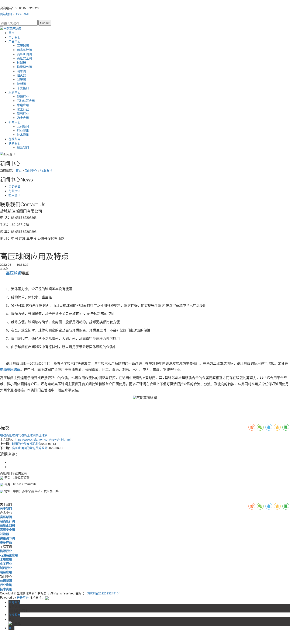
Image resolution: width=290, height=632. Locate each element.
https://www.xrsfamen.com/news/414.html (42, 439)
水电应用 (23, 105)
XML (26, 14)
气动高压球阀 (27, 435)
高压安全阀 (24, 58)
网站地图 (6, 14)
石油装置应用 (26, 100)
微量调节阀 (24, 67)
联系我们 (14, 143)
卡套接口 (23, 88)
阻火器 (21, 75)
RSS (18, 14)
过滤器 (21, 62)
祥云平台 (23, 597)
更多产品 (6, 542)
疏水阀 (21, 71)
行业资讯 (23, 130)
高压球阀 (23, 45)
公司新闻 (23, 126)
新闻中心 (14, 122)
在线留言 (14, 139)
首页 (11, 33)
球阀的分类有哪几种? (26, 443)
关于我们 (14, 37)
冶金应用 (23, 117)
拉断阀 (21, 83)
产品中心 (14, 41)
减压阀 (21, 79)
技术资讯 (23, 134)
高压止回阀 (24, 54)
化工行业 (23, 109)
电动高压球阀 (9, 435)
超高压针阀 (24, 50)
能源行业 (23, 96)
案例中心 (14, 92)
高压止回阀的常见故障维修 (30, 448)
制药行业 (23, 113)
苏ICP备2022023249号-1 (104, 593)
